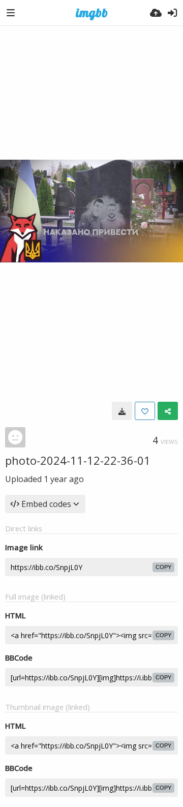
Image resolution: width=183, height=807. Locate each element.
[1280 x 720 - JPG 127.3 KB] (122, 411)
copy (163, 567)
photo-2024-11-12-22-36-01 (77, 460)
